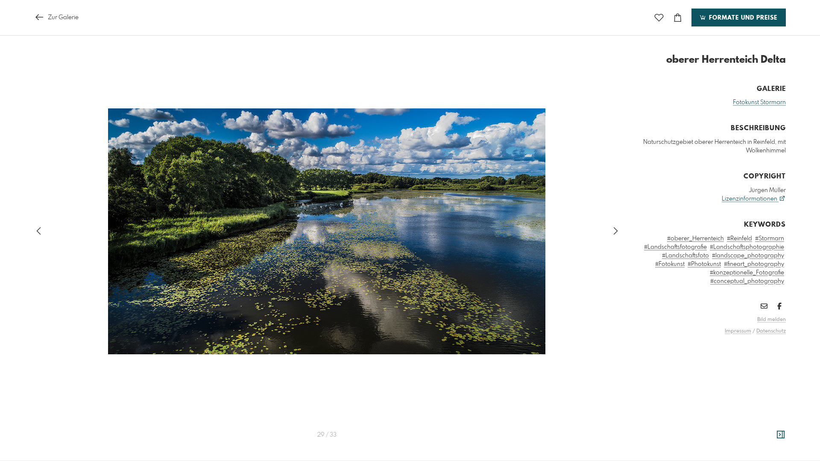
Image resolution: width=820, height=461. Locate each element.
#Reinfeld (739, 239)
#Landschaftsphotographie (747, 247)
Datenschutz (771, 331)
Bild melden (771, 319)
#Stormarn (769, 239)
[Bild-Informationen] (781, 434)
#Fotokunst (670, 264)
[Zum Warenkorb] (678, 17)
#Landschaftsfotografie (675, 247)
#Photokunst (704, 264)
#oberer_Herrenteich (695, 239)
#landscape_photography (748, 256)
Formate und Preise (742, 18)
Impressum (738, 331)
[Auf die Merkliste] (659, 17)
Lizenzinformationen (750, 199)
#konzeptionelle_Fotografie (747, 273)
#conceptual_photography (747, 281)
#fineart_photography (754, 264)
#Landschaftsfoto (685, 256)
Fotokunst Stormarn (759, 102)
